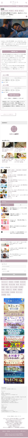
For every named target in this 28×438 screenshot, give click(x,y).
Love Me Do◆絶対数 (10, 420)
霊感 (3, 289)
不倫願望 (17, 281)
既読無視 (20, 289)
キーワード (4, 264)
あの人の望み (5, 284)
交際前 (15, 289)
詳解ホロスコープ (16, 426)
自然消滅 (13, 292)
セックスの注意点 (6, 292)
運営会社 (4, 431)
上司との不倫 (12, 284)
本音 (18, 284)
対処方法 (11, 281)
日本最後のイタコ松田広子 (10, 422)
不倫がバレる (9, 289)
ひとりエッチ (10, 6)
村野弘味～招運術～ (18, 422)
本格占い (2, 9)
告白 (9, 294)
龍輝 (3, 287)
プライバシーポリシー (15, 431)
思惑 (7, 287)
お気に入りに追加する (8, 114)
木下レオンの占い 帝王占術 (8, 418)
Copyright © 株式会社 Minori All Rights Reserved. (14, 435)
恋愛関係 (4, 294)
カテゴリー (4, 269)
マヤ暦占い (10, 426)
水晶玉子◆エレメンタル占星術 (18, 418)
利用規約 (8, 431)
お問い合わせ (23, 431)
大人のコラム (7, 204)
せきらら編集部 (14, 134)
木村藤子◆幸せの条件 (18, 423)
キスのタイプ (5, 281)
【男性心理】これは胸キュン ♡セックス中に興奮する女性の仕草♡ (18, 214)
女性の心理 (23, 281)
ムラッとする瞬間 (14, 287)
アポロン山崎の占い (9, 423)
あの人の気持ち (5, 10)
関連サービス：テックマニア (10, 433)
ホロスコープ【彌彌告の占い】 (8, 427)
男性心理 (17, 6)
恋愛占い (12, 10)
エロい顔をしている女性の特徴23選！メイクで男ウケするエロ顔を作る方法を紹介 (18, 232)
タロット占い (19, 292)
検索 (14, 274)
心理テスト (24, 6)
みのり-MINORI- (20, 433)
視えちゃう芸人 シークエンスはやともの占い (14, 419)
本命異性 (21, 287)
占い (3, 6)
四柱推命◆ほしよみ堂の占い (20, 427)
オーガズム (23, 284)
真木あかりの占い (18, 420)
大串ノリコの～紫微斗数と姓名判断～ (13, 424)
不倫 (17, 10)
